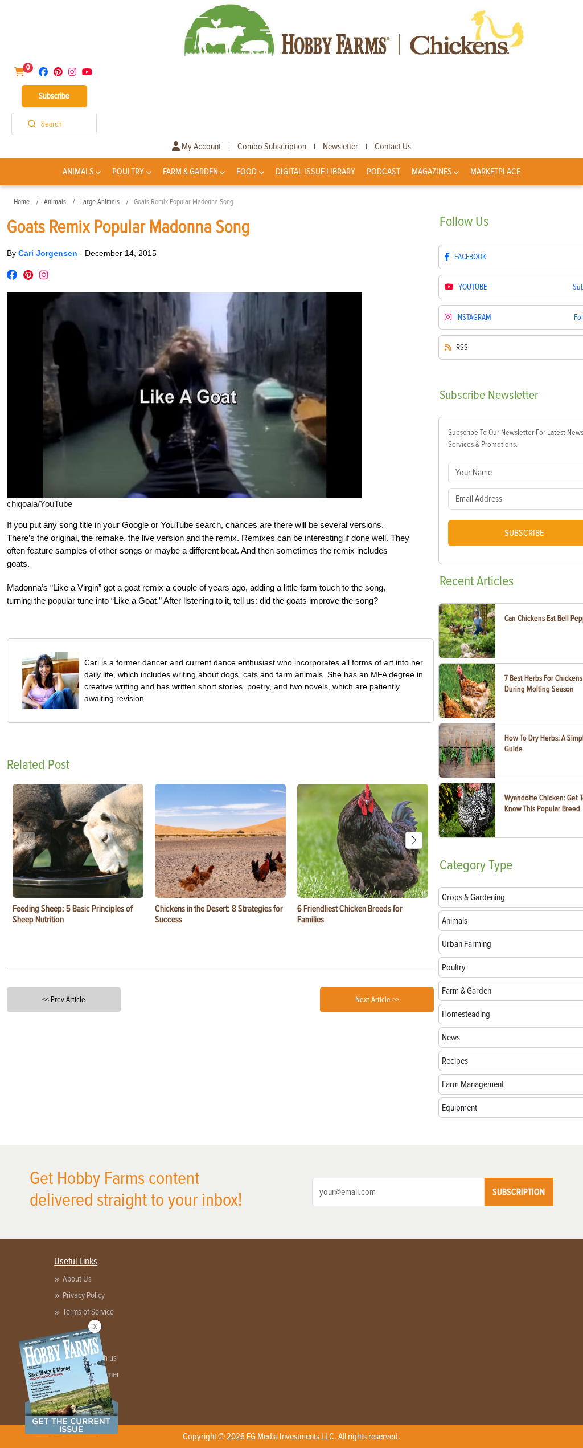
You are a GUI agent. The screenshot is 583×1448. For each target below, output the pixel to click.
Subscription (518, 1192)
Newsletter (340, 146)
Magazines (432, 171)
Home (22, 201)
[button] (413, 840)
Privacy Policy (84, 1295)
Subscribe (54, 96)
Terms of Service (88, 1312)
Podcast (383, 171)
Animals (78, 171)
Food (246, 171)
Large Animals (100, 201)
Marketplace (495, 171)
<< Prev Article (63, 999)
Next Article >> (377, 999)
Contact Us (393, 146)
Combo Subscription (271, 146)
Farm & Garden (190, 171)
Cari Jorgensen (49, 253)
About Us (77, 1279)
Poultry (128, 171)
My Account (200, 146)
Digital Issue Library (315, 171)
